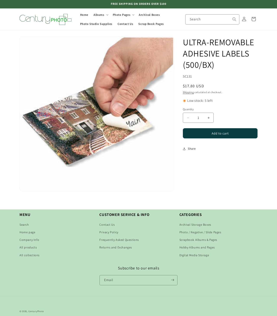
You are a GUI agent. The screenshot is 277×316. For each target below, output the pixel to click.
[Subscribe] (172, 280)
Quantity (188, 109)
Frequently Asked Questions (119, 240)
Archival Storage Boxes (195, 225)
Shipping (188, 92)
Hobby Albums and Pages (197, 247)
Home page (27, 232)
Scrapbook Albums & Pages (198, 240)
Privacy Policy (108, 232)
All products (28, 247)
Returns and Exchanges (115, 247)
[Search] (234, 19)
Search (24, 225)
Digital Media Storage (194, 255)
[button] (100, 14)
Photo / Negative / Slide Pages (200, 232)
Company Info (29, 240)
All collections (29, 255)
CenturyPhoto (36, 311)
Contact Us (107, 225)
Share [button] (192, 149)
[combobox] (212, 19)
